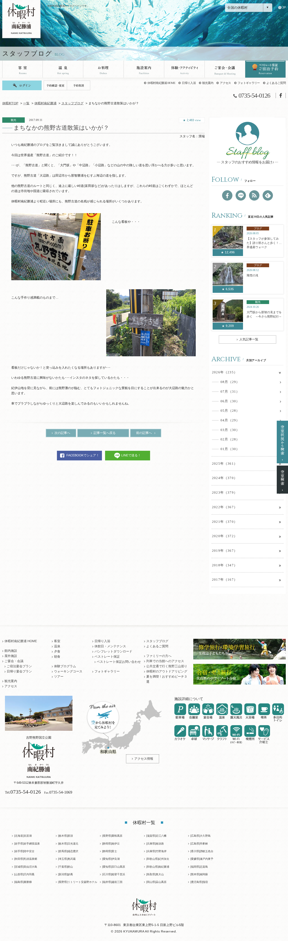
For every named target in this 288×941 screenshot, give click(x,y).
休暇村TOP (10, 103)
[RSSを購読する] (254, 195)
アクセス (225, 83)
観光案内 (207, 83)
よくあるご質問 (276, 83)
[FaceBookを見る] (227, 195)
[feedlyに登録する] (268, 195)
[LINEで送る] (241, 195)
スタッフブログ (72, 103)
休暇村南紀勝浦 (45, 103)
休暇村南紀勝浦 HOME (161, 83)
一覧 (26, 103)
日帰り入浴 (189, 83)
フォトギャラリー (249, 83)
